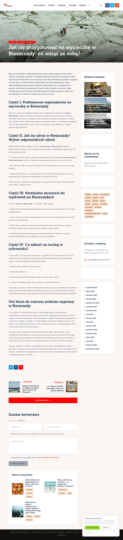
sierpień (91, 310)
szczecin (95, 204)
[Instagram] (117, 5)
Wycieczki (31, 42)
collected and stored (50, 457)
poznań (87, 204)
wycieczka (88, 210)
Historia (29, 516)
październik (93, 303)
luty (89, 322)
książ (102, 198)
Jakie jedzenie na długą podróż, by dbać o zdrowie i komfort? (32, 483)
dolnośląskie (104, 194)
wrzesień (91, 287)
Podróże (12, 42)
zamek (105, 213)
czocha (95, 194)
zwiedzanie (89, 217)
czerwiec (91, 295)
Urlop (69, 493)
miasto (87, 201)
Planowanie (62, 490)
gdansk (87, 198)
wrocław (98, 207)
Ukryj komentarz (42, 400)
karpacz (95, 198)
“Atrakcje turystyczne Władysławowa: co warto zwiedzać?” (96, 123)
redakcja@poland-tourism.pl (99, 260)
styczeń (91, 299)
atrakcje (88, 194)
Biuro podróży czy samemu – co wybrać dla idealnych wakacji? (65, 483)
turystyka (103, 204)
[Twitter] (112, 5)
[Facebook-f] (107, 5)
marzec (91, 318)
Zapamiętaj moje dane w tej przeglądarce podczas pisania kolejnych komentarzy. (37, 434)
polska (102, 201)
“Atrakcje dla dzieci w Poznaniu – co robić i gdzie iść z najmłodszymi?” (97, 92)
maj (89, 314)
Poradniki (22, 42)
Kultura (37, 516)
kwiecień (91, 345)
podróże (95, 201)
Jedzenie (29, 490)
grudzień (91, 330)
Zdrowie (29, 497)
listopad (91, 333)
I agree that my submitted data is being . (35, 457)
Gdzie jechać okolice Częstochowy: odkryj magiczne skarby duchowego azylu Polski (33, 507)
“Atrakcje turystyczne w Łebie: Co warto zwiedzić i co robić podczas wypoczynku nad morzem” (97, 106)
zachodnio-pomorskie (92, 213)
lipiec (90, 291)
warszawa (89, 207)
